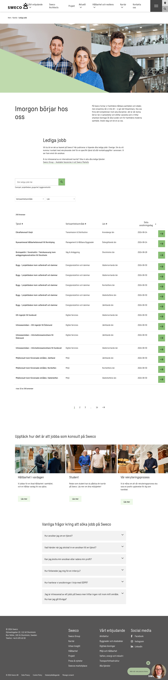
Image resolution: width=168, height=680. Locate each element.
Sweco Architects (53, 6)
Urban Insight (74, 646)
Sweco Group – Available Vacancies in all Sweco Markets (66, 162)
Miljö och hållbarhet (108, 651)
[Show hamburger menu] (156, 6)
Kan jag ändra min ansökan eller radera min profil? (68, 559)
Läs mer (24, 499)
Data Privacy (25, 675)
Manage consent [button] (68, 675)
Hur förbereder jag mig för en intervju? (63, 570)
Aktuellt (82, 4)
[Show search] (165, 9)
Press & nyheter (75, 660)
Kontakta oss (137, 6)
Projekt (72, 6)
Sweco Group (74, 636)
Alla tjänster (105, 665)
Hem (9, 18)
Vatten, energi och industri (111, 655)
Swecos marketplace (77, 665)
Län (48, 199)
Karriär (123, 4)
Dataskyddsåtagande (52, 675)
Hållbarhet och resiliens (103, 4)
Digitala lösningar (107, 646)
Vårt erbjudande (35, 4)
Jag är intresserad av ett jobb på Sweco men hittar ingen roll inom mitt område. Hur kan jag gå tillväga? (82, 597)
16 (97, 407)
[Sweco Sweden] (18, 6)
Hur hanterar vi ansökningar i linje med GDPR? (66, 582)
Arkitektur (104, 636)
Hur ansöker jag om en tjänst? (59, 535)
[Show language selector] (165, 3)
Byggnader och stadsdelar (111, 641)
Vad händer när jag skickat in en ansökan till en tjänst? (70, 547)
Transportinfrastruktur (109, 660)
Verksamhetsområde (24, 199)
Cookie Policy (37, 675)
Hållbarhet (73, 651)
